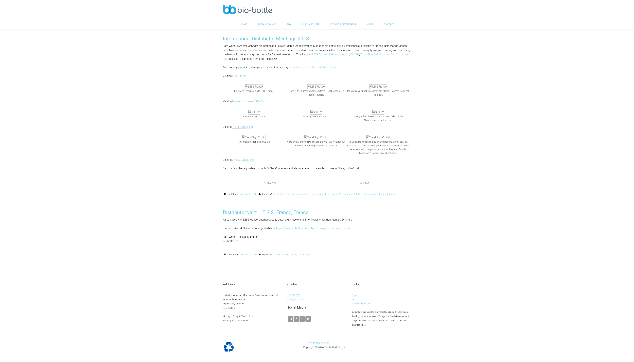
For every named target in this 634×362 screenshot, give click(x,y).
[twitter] (308, 319)
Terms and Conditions (362, 303)
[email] (290, 319)
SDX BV (355, 54)
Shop (354, 295)
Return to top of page (317, 343)
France (313, 194)
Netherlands (345, 194)
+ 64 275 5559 (293, 295)
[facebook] (296, 319)
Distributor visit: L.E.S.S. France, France (265, 212)
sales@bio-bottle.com (297, 299)
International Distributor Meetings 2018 (266, 39)
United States (388, 194)
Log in (342, 347)
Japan (321, 194)
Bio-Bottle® (247, 9)
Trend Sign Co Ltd (370, 54)
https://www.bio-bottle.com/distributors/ (312, 67)
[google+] (302, 319)
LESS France (319, 54)
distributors (302, 194)
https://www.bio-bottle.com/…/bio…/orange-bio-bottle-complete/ (313, 228)
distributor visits (248, 194)
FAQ (353, 299)
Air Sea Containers (243, 159)
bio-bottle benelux (338, 54)
